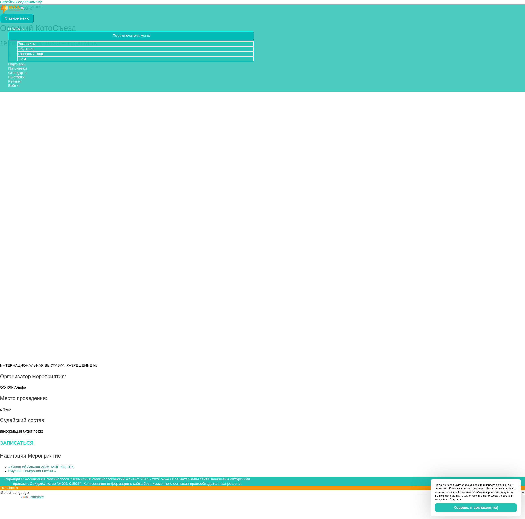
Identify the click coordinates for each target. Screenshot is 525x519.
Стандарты (17, 73)
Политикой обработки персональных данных (485, 492)
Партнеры (16, 64)
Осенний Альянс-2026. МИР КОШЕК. (41, 467)
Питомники (17, 68)
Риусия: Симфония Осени (32, 471)
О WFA (14, 29)
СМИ (22, 59)
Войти (13, 86)
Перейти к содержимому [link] (21, 2)
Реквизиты (27, 44)
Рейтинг (15, 81)
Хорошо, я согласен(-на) (476, 507)
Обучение (26, 49)
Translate (36, 497)
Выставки (16, 77)
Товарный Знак (31, 54)
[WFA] (10, 9)
